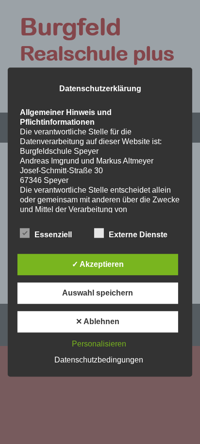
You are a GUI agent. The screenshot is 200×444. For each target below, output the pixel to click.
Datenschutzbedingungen (98, 360)
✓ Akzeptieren (98, 264)
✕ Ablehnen (97, 321)
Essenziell (53, 234)
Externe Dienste (138, 234)
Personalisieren (99, 344)
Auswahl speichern (97, 293)
